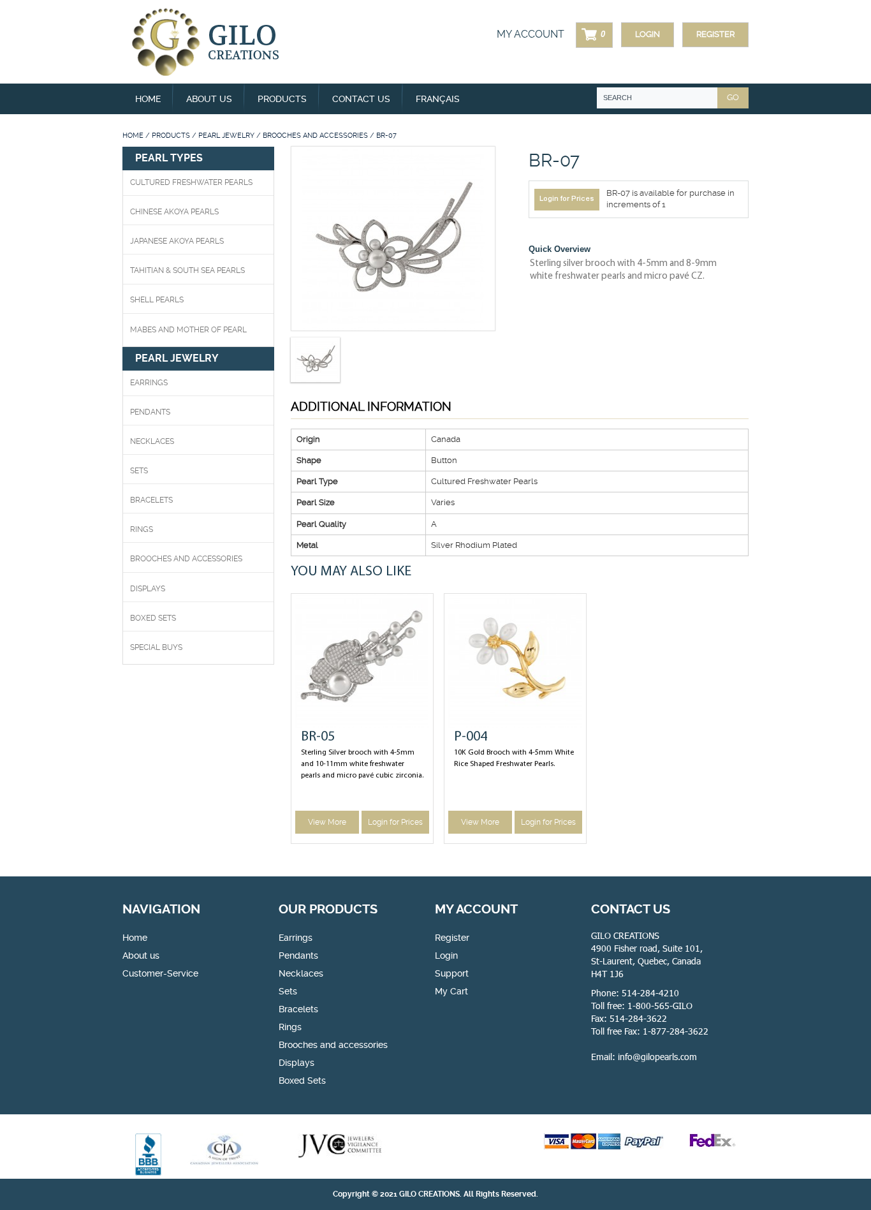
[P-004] (515, 661)
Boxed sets (153, 618)
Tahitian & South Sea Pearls (187, 270)
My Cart (451, 991)
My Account (530, 34)
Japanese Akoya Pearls (177, 241)
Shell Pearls (157, 299)
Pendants (150, 412)
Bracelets (151, 500)
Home (148, 99)
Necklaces (152, 441)
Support (452, 973)
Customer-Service (160, 973)
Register (715, 34)
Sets (139, 470)
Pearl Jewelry (226, 135)
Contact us (361, 99)
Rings (141, 529)
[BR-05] (362, 661)
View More (327, 822)
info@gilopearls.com (657, 1057)
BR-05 (318, 737)
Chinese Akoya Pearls (174, 211)
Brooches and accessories (333, 1045)
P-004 (470, 737)
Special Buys (156, 647)
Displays (147, 588)
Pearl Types (169, 158)
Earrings (149, 382)
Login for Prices (566, 199)
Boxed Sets (302, 1080)
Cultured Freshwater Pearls (191, 182)
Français (438, 99)
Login (647, 34)
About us (209, 99)
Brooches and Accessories (315, 135)
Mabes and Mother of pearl (188, 329)
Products (171, 135)
